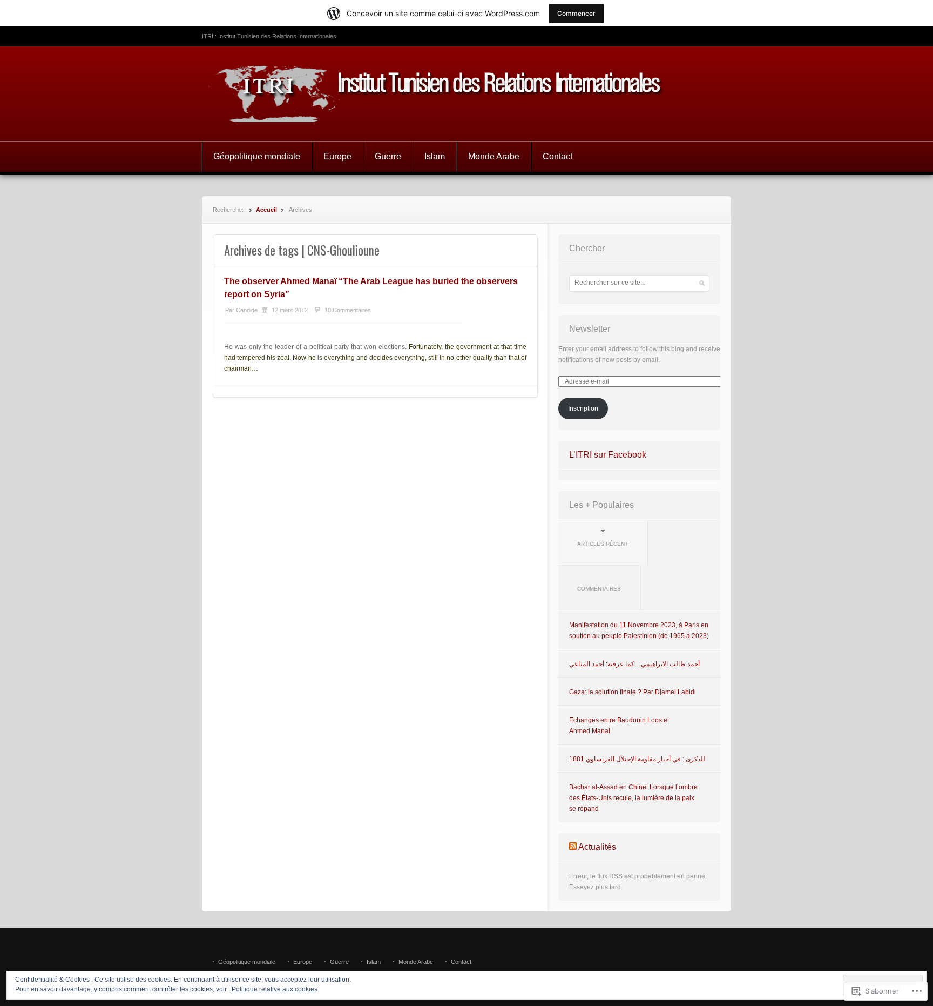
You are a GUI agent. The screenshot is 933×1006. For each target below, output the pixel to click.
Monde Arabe (493, 156)
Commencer (576, 13)
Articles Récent (602, 544)
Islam (434, 156)
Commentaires (599, 589)
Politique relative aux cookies (274, 989)
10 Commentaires (347, 310)
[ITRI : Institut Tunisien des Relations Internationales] (466, 94)
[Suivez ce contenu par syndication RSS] (573, 846)
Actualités (597, 846)
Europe (337, 156)
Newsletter (589, 328)
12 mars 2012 (290, 310)
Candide (247, 310)
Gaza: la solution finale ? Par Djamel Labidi (632, 692)
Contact (557, 156)
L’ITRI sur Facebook (607, 454)
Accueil (266, 209)
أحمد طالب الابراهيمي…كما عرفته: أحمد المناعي (634, 664)
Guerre (388, 156)
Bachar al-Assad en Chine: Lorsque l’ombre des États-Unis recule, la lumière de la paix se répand (633, 798)
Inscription (583, 408)
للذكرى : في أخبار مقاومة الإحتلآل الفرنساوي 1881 (637, 759)
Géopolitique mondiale (256, 156)
